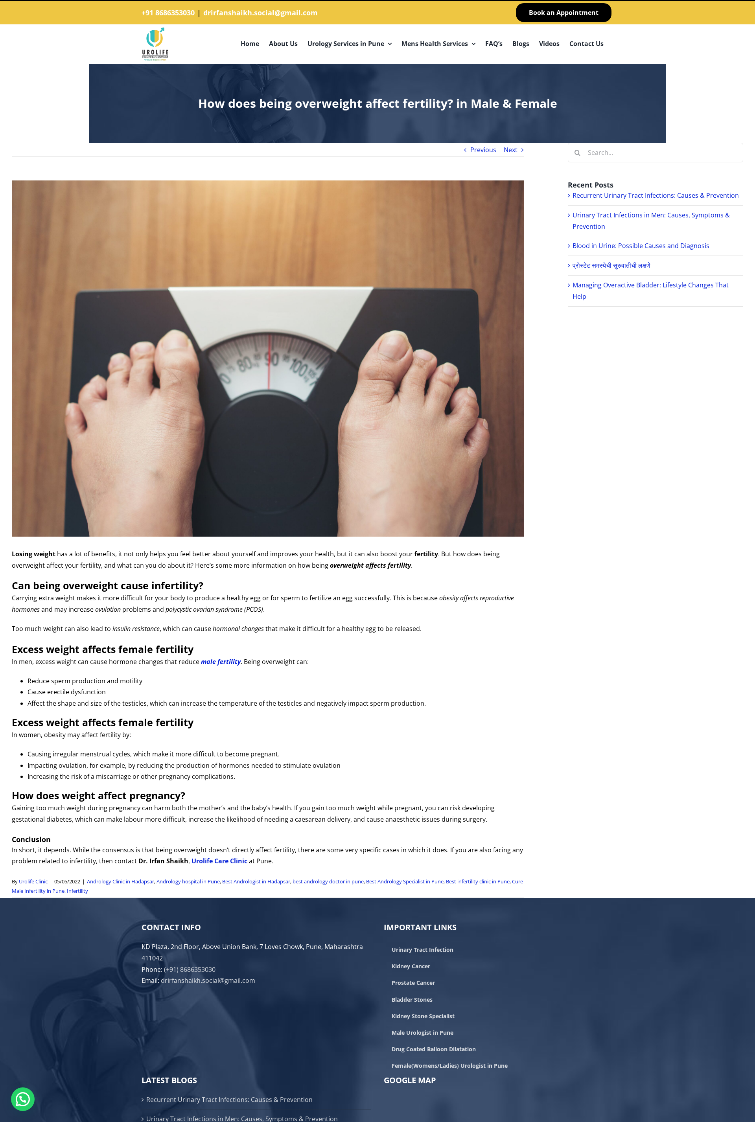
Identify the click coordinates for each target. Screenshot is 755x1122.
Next (510, 149)
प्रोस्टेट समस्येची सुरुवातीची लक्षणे (611, 265)
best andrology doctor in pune (328, 881)
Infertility (77, 890)
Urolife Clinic (33, 881)
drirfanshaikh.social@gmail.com (260, 12)
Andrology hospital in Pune (188, 881)
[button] (23, 1099)
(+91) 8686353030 (189, 969)
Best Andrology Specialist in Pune (405, 881)
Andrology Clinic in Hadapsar (120, 881)
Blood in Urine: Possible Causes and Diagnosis (641, 245)
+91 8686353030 (168, 12)
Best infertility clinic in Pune (478, 881)
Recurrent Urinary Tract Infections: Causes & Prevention (656, 195)
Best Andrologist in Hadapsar (256, 881)
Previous (483, 149)
